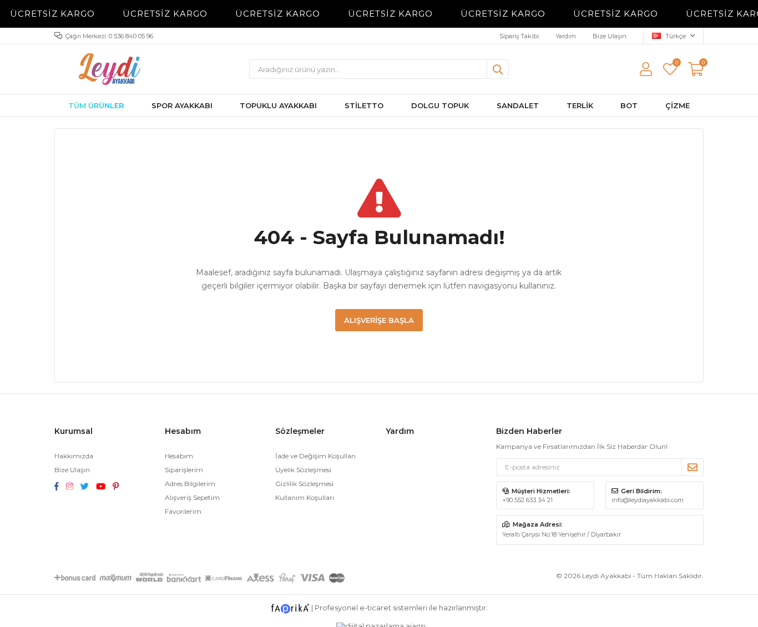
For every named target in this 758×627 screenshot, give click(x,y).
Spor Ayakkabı (182, 105)
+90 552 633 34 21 (527, 500)
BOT (629, 105)
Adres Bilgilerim (190, 483)
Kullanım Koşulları (304, 497)
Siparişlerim (184, 470)
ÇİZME (677, 105)
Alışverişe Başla (379, 320)
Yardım (565, 36)
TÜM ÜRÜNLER (96, 105)
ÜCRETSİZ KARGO (45, 13)
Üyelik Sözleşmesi (303, 470)
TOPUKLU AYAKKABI (278, 105)
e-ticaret (375, 607)
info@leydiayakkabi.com (648, 500)
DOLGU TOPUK (440, 105)
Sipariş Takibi (519, 36)
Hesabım (179, 456)
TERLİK (580, 105)
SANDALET (518, 105)
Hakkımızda (73, 456)
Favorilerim (676, 63)
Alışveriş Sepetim (192, 497)
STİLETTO (364, 105)
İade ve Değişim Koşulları (315, 456)
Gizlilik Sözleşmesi (304, 483)
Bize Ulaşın (609, 36)
